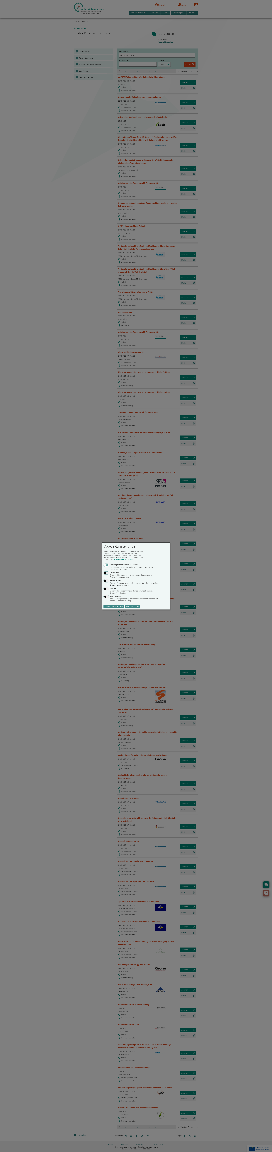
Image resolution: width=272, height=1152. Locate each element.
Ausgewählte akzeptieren (114, 606)
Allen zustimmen (132, 606)
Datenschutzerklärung (123, 559)
